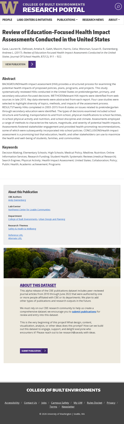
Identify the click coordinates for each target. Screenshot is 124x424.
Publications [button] (66, 20)
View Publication (15, 64)
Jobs (44, 402)
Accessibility (12, 402)
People (7, 20)
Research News (93, 20)
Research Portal (46, 7)
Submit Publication (31, 351)
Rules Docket (94, 402)
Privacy (111, 402)
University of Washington (10, 7)
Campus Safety (60, 402)
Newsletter (68, 406)
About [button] (113, 20)
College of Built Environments (22, 219)
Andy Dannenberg (17, 200)
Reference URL (15, 235)
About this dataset (38, 285)
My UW (78, 402)
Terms (53, 406)
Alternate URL (15, 238)
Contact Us (30, 402)
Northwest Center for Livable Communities (29, 209)
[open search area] (118, 6)
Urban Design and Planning (52, 219)
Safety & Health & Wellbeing (22, 228)
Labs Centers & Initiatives (34, 20)
